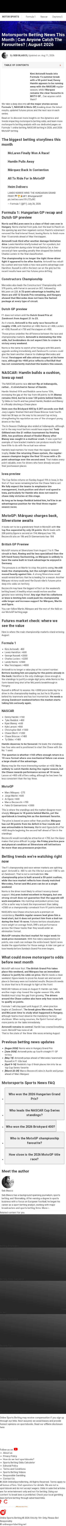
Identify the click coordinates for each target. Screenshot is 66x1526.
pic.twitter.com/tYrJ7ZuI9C (21, 199)
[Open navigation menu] (59, 6)
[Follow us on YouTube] (20, 1449)
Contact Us (9, 1478)
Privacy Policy (10, 1456)
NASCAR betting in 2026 (39, 127)
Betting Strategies (9, 1245)
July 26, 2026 (34, 203)
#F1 (25, 196)
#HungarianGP (35, 196)
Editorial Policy (10, 1465)
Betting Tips (6, 1345)
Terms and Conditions (14, 1469)
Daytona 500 (58, 16)
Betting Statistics (9, 1379)
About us (7, 1453)
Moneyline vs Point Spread (13, 1412)
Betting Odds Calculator (12, 1279)
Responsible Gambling (14, 1475)
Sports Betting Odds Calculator (19, 1462)
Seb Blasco (20, 55)
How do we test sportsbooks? (18, 1459)
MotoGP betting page (16, 612)
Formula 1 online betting (14, 127)
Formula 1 (31, 16)
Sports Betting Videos (14, 1472)
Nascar (44, 16)
